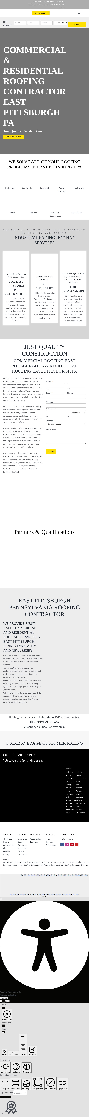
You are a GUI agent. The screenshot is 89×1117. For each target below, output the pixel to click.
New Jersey (80, 813)
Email (49, 393)
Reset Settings (5, 1097)
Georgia (69, 785)
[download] (62, 545)
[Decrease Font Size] (3, 1008)
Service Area (51, 845)
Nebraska (70, 809)
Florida (78, 781)
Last (68, 389)
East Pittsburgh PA (42, 717)
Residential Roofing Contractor (22, 851)
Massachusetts (72, 800)
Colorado (69, 778)
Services (50, 420)
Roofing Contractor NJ (33, 865)
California (80, 775)
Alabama (69, 772)
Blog (5, 848)
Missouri (69, 806)
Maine (68, 797)
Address (49, 402)
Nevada (79, 809)
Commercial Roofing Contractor (22, 842)
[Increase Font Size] (3, 1001)
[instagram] (67, 844)
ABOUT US (7, 835)
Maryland (79, 797)
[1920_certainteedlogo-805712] (27, 550)
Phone (70, 393)
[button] (1, 899)
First (47, 389)
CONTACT (50, 835)
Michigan (79, 800)
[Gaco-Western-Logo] (27, 561)
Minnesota (70, 803)
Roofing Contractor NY (53, 865)
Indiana (79, 788)
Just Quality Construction (39, 862)
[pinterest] (72, 844)
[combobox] (44, 885)
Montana (79, 806)
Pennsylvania (56, 727)
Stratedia (23, 862)
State (68, 416)
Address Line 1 (50, 409)
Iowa (68, 791)
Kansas (79, 791)
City (47, 416)
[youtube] (76, 844)
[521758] (44, 550)
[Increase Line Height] (3, 1025)
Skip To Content (6, 1092)
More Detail (52, 429)
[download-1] (62, 560)
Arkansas (69, 775)
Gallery (6, 854)
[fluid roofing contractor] (79, 545)
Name (49, 382)
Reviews (6, 851)
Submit (77, 24)
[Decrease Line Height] (3, 1032)
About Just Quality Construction (8, 842)
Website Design (9, 862)
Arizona (79, 772)
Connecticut (81, 778)
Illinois (68, 788)
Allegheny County (35, 727)
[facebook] (62, 844)
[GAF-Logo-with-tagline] (10, 550)
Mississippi (80, 803)
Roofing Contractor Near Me (76, 865)
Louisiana (80, 794)
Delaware (70, 781)
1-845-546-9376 (66, 839)
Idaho (78, 785)
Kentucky (69, 794)
